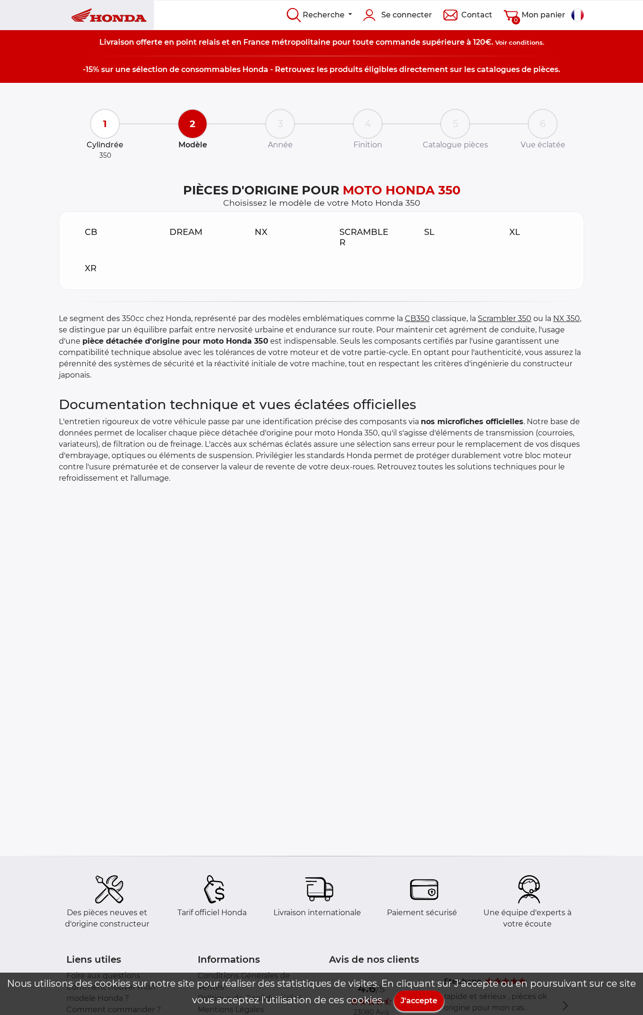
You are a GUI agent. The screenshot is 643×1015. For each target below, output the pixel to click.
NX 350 (566, 318)
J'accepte (419, 1000)
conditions (526, 42)
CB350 (417, 318)
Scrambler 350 (504, 318)
